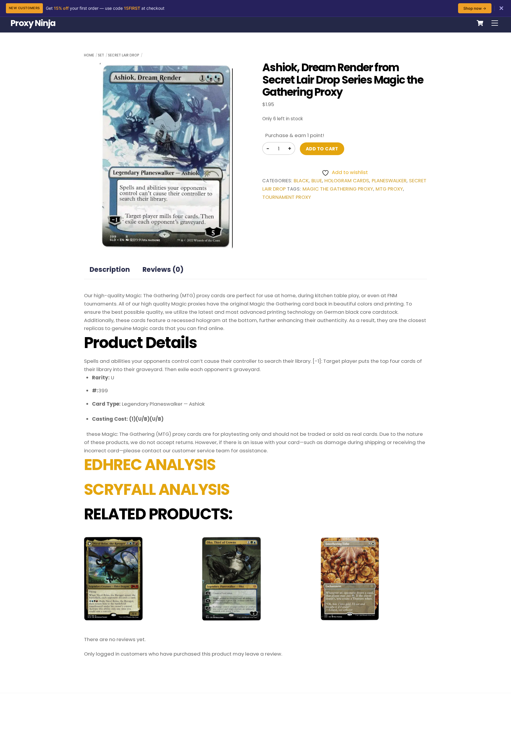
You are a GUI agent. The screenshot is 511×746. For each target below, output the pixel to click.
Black (301, 180)
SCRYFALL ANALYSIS (156, 490)
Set (101, 55)
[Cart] (480, 23)
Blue (316, 180)
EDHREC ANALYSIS (150, 465)
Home (89, 55)
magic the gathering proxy (338, 189)
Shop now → (474, 8)
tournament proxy (286, 197)
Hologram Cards (346, 180)
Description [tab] (110, 269)
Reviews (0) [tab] (163, 269)
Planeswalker (389, 180)
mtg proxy (389, 189)
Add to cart (322, 149)
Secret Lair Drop (123, 55)
